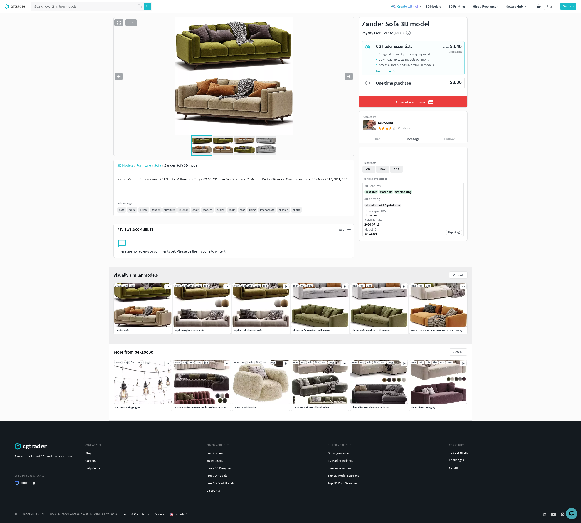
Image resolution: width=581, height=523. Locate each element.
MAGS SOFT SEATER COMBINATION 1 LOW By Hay (439, 330)
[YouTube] (554, 514)
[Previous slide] (119, 76)
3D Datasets (215, 461)
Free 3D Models (217, 476)
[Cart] (538, 6)
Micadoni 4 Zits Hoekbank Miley (311, 407)
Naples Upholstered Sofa (247, 330)
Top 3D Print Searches (342, 483)
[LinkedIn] (545, 514)
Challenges (456, 460)
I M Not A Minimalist (245, 407)
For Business (215, 453)
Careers (90, 461)
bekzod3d (385, 122)
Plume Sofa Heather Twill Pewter (311, 330)
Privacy (159, 514)
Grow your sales (339, 453)
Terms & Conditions (135, 514)
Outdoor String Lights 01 (129, 407)
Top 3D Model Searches (343, 476)
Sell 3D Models (337, 445)
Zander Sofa (122, 330)
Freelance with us (339, 468)
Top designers (458, 452)
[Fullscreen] (118, 22)
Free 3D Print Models (220, 483)
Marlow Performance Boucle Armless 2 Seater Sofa (203, 407)
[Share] (449, 152)
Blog (88, 453)
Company (91, 445)
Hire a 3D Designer (219, 468)
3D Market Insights (340, 461)
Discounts (213, 491)
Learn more (383, 71)
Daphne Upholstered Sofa (189, 330)
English (177, 514)
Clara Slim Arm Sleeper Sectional (370, 407)
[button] (139, 6)
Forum (453, 467)
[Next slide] (349, 76)
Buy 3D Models (216, 445)
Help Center (93, 468)
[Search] (147, 6)
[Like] (377, 152)
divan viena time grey (423, 407)
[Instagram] (563, 514)
